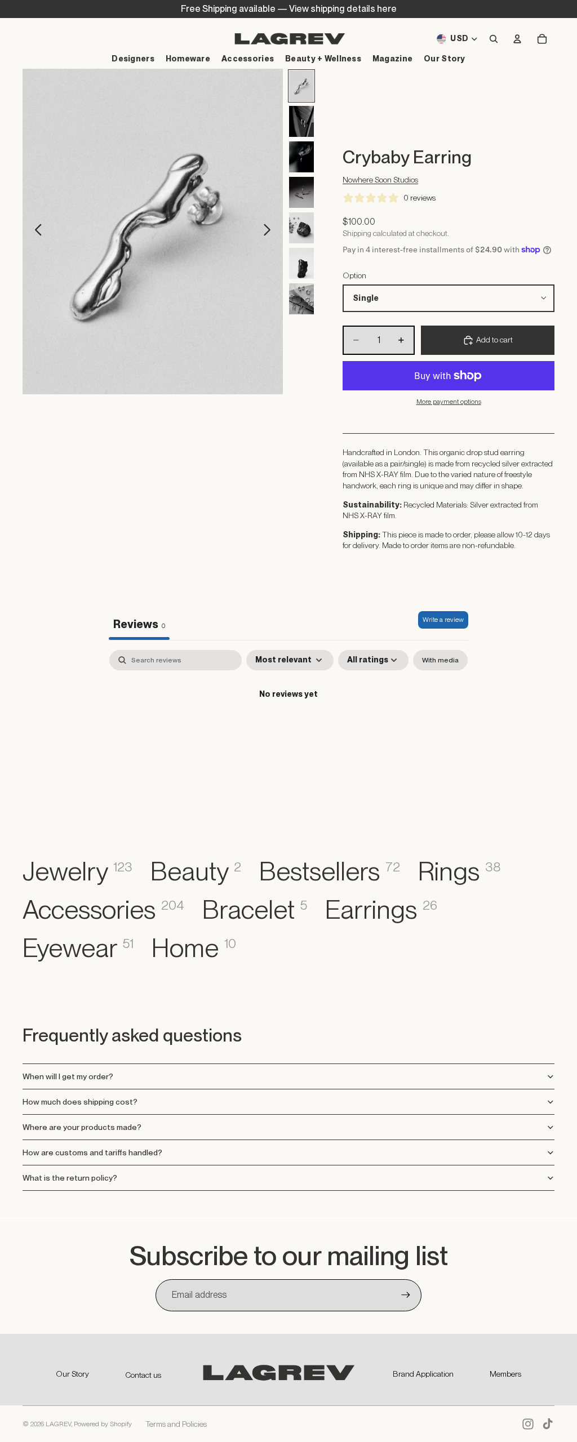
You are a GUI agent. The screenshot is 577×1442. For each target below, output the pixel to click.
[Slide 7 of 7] (301, 298)
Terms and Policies (176, 1423)
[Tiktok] (547, 1424)
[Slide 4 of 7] (301, 192)
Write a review (443, 620)
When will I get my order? (68, 1076)
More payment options (448, 402)
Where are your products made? (82, 1127)
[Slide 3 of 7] (301, 156)
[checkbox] (440, 660)
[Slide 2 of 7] (301, 121)
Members (505, 1373)
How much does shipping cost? (80, 1101)
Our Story (72, 1373)
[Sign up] (405, 1295)
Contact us (143, 1374)
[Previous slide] (35, 231)
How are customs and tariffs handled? (92, 1152)
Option (354, 275)
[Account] (517, 38)
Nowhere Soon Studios (380, 179)
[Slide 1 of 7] (301, 85)
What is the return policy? (70, 1177)
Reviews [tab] (139, 624)
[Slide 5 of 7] (301, 227)
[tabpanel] (288, 732)
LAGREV (58, 1424)
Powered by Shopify (103, 1424)
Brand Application (423, 1373)
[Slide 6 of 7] (301, 263)
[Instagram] (528, 1424)
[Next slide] (270, 231)
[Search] (493, 38)
